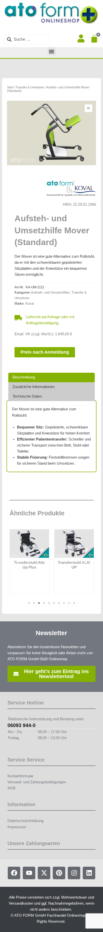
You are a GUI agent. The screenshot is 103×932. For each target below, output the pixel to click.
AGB (12, 788)
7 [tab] (59, 603)
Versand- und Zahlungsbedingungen (37, 782)
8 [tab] (64, 603)
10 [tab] (74, 603)
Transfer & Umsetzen (30, 87)
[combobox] (26, 39)
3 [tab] (39, 603)
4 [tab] (44, 603)
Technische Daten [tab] (27, 396)
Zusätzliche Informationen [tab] (33, 387)
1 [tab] (29, 603)
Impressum (17, 827)
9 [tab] (69, 603)
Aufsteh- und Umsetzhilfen (50, 292)
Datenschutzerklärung (26, 821)
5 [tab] (49, 603)
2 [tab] (34, 603)
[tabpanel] (29, 561)
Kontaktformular (21, 776)
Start (10, 87)
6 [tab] (54, 603)
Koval (30, 303)
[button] (52, 51)
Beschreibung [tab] (23, 377)
